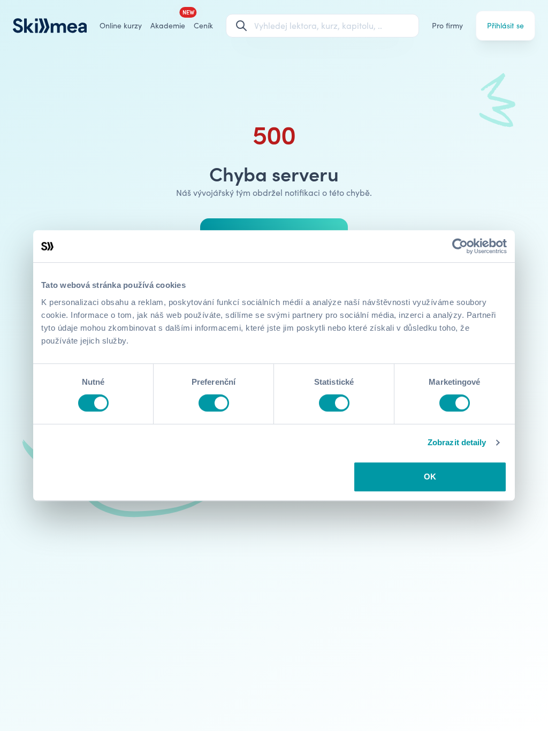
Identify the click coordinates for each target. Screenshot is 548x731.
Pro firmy (447, 25)
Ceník (203, 25)
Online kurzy (121, 25)
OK (430, 476)
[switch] (214, 403)
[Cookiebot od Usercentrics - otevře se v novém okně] (460, 246)
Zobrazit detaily (457, 442)
